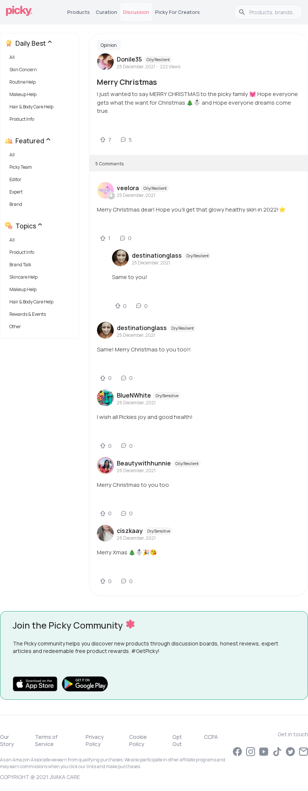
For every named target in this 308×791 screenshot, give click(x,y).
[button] (41, 59)
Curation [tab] (106, 12)
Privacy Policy (95, 740)
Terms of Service (46, 740)
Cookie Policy (138, 740)
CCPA (211, 736)
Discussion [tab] (136, 12)
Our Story (7, 740)
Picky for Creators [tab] (177, 12)
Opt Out (177, 740)
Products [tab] (78, 12)
